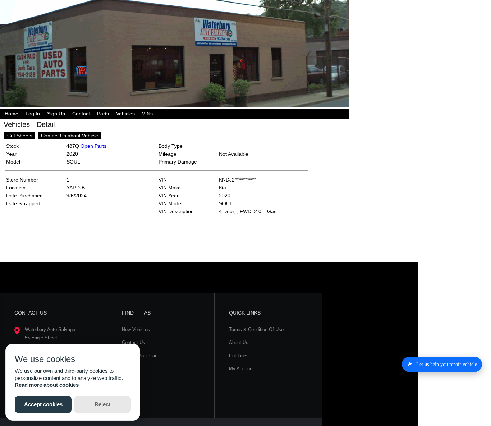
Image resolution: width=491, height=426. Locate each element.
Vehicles (125, 113)
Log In (33, 113)
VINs (147, 113)
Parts (103, 113)
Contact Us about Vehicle (69, 135)
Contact (81, 113)
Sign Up (56, 113)
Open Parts (93, 146)
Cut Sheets (19, 135)
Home (11, 113)
